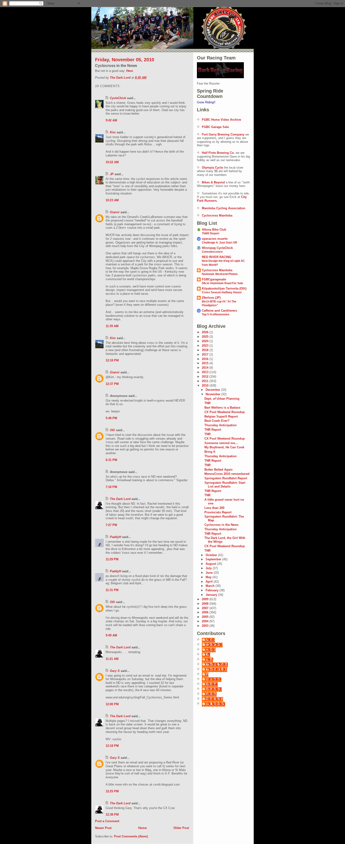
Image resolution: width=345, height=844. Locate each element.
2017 (205, 354)
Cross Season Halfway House (222, 292)
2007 (205, 608)
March (210, 586)
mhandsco (214, 689)
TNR (207, 403)
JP (112, 174)
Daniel (211, 649)
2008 (205, 603)
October (212, 555)
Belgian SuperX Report (221, 416)
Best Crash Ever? (217, 420)
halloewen (214, 679)
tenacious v (215, 699)
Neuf (210, 659)
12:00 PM (112, 704)
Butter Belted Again (218, 469)
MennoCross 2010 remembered (226, 474)
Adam (211, 639)
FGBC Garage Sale (215, 127)
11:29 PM (112, 559)
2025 (205, 336)
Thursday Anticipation (220, 425)
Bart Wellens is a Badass (222, 407)
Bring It (209, 451)
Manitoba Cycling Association (223, 208)
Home (142, 828)
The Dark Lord (120, 499)
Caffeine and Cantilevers (219, 310)
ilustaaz (212, 684)
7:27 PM (111, 525)
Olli (112, 430)
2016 (205, 359)
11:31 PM (112, 590)
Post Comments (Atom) (131, 836)
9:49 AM (111, 635)
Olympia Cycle (212, 167)
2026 (205, 332)
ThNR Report (210, 233)
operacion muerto (215, 238)
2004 (205, 621)
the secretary (216, 703)
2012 (205, 376)
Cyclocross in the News (221, 525)
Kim (113, 132)
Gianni (114, 212)
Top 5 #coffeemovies (216, 314)
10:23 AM (112, 200)
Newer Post (103, 828)
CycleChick (118, 98)
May (209, 577)
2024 (205, 341)
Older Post (181, 828)
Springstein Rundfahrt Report (225, 478)
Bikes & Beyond (213, 182)
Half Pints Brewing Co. (218, 153)
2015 (205, 363)
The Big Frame (217, 664)
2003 (205, 625)
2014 (205, 367)
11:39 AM (112, 326)
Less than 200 (214, 508)
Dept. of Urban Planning (221, 398)
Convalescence (212, 251)
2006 (205, 612)
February (212, 590)
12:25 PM (112, 791)
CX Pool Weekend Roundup (224, 412)
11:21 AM (112, 659)
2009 (205, 599)
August (211, 563)
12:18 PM (112, 360)
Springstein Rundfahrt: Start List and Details (224, 484)
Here (129, 71)
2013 (205, 372)
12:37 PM (112, 384)
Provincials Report (217, 512)
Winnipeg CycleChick (217, 248)
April (210, 581)
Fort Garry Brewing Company (223, 134)
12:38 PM (112, 814)
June (210, 572)
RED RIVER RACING (216, 257)
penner (212, 694)
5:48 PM (111, 418)
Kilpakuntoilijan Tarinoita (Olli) (224, 288)
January (212, 594)
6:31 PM (111, 460)
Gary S (115, 671)
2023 (205, 345)
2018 (205, 350)
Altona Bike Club (214, 229)
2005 (205, 617)
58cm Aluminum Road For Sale (222, 283)
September (214, 559)
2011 (205, 381)
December (213, 389)
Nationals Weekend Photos (220, 274)
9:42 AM (111, 120)
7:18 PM (111, 487)
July (209, 568)
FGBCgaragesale (214, 279)
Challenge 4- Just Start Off (219, 242)
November (213, 394)
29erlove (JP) (211, 297)
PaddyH (115, 537)
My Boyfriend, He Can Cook (224, 447)
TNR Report (212, 429)
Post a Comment (107, 821)
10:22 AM (112, 162)
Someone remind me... (221, 443)
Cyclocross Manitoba (217, 215)
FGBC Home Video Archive (221, 119)
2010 (205, 385)
